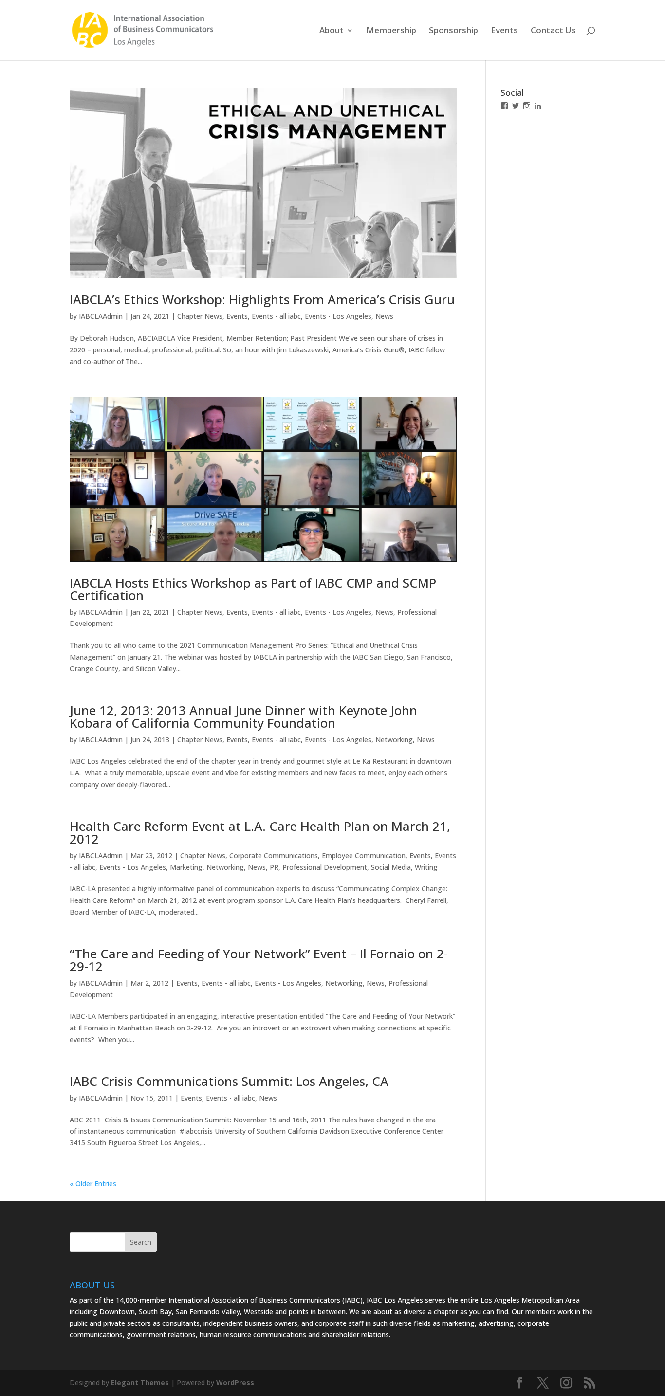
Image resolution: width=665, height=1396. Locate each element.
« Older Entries (93, 1183)
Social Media (391, 867)
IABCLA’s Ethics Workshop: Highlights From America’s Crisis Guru (262, 299)
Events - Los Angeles (338, 316)
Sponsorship (453, 31)
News (384, 316)
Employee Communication (364, 855)
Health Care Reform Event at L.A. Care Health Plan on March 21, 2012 (260, 832)
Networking (394, 739)
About (331, 31)
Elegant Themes (140, 1382)
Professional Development (324, 867)
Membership (391, 31)
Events (504, 31)
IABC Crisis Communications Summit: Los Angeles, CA (229, 1081)
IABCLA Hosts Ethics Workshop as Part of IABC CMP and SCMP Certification (253, 589)
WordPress (235, 1382)
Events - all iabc (276, 316)
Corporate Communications (273, 855)
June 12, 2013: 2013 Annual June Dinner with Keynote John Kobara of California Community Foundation (243, 716)
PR (274, 867)
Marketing (186, 867)
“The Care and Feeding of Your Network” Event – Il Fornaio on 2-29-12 (259, 960)
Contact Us (553, 31)
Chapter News (199, 316)
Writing (426, 867)
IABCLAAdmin (101, 316)
